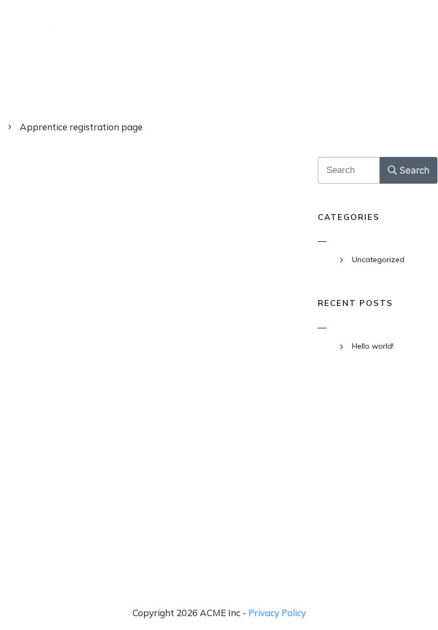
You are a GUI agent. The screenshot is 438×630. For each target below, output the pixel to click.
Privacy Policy (277, 612)
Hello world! (373, 346)
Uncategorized (378, 259)
